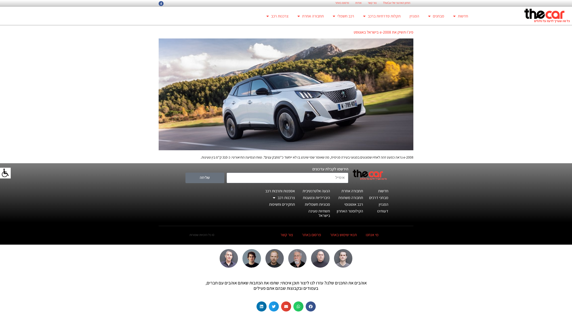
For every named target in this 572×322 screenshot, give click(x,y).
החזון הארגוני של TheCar (396, 3)
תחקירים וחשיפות (282, 204)
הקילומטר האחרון (350, 211)
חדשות (463, 16)
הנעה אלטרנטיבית (316, 190)
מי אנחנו (372, 234)
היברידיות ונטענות (316, 197)
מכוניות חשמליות (317, 204)
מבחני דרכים (378, 197)
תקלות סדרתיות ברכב (384, 16)
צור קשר (372, 3)
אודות (358, 3)
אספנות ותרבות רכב (280, 190)
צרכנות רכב (279, 16)
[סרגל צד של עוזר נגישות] (5, 173)
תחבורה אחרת (313, 16)
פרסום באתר (342, 3)
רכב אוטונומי (353, 204)
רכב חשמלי (345, 16)
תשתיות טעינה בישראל (319, 213)
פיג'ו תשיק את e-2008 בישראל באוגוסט (383, 32)
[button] (311, 306)
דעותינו (382, 211)
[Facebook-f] (161, 3)
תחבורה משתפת (350, 197)
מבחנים (438, 16)
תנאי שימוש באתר (343, 234)
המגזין (414, 16)
